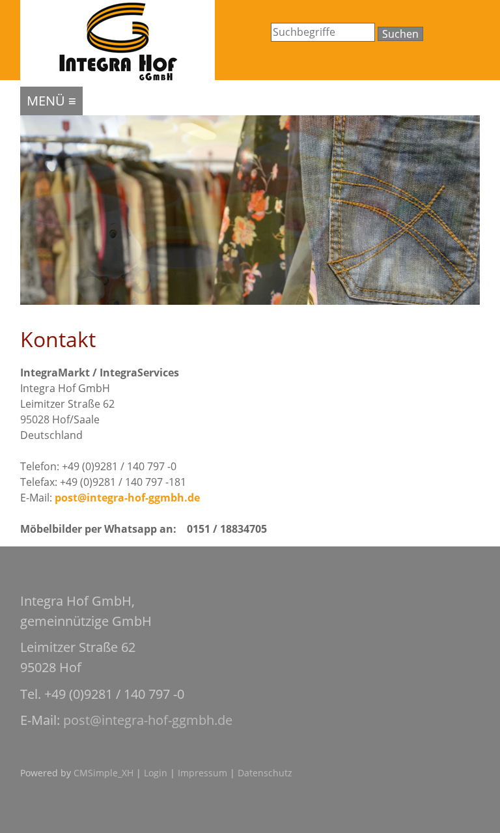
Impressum (202, 773)
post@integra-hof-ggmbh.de (127, 497)
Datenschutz (265, 773)
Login (155, 773)
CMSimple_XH (103, 773)
